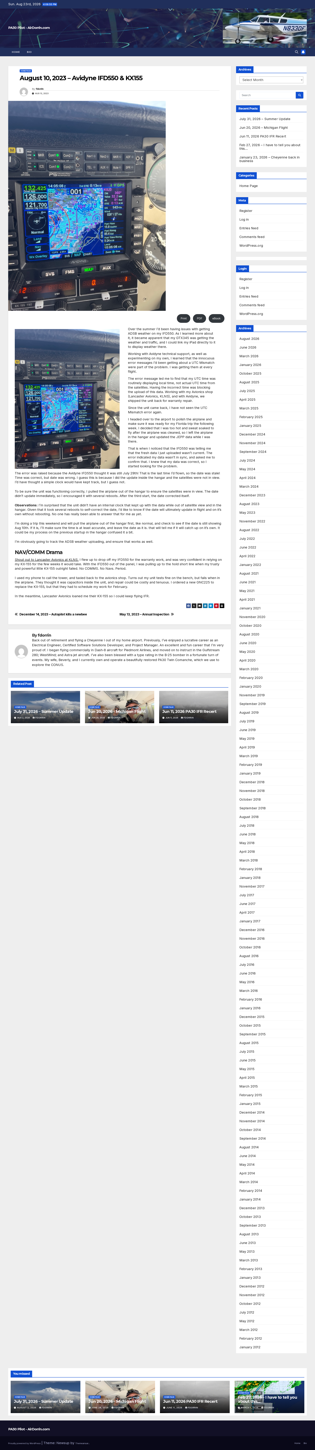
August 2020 (249, 634)
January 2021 (250, 608)
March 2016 (248, 991)
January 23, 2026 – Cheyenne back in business (269, 159)
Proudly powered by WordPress (24, 1443)
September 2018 (252, 808)
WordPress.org (251, 246)
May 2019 (247, 739)
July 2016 (246, 965)
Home (16, 52)
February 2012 (250, 1338)
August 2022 (249, 530)
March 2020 (249, 669)
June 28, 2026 (100, 1407)
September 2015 (252, 1034)
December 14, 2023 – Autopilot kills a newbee (53, 614)
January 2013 (250, 1278)
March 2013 (248, 1260)
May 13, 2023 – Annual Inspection (144, 614)
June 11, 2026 (174, 1407)
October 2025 (250, 373)
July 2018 (246, 826)
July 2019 (246, 721)
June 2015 (247, 1060)
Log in (244, 219)
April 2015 (247, 1078)
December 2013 (252, 1208)
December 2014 (252, 1112)
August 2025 (249, 382)
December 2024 (252, 434)
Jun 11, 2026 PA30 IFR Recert (189, 711)
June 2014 (247, 1156)
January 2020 (250, 686)
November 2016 (252, 939)
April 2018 (247, 852)
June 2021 (247, 582)
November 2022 (252, 521)
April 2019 (247, 747)
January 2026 (250, 365)
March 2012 (248, 1330)
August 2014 (249, 1147)
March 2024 (249, 486)
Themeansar (81, 1443)
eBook (216, 318)
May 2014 (247, 1165)
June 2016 (247, 973)
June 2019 (247, 730)
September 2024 (253, 452)
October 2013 (250, 1217)
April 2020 (247, 660)
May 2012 (247, 1321)
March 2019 (248, 756)
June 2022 (247, 547)
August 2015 (249, 1043)
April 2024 (247, 478)
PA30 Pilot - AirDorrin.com (29, 28)
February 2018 (250, 869)
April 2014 (247, 1173)
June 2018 (247, 834)
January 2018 (250, 878)
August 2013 (249, 1234)
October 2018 (250, 799)
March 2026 (249, 356)
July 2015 (246, 1052)
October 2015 (250, 1025)
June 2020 (247, 643)
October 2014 (250, 1130)
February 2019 (250, 765)
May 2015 (247, 1069)
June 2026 (247, 347)
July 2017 (246, 895)
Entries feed (248, 228)
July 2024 (247, 460)
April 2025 (247, 400)
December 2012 (252, 1286)
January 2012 (250, 1347)
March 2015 (248, 1086)
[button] (296, 52)
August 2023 (249, 504)
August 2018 (249, 817)
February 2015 (250, 1095)
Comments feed (252, 237)
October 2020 (250, 626)
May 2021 (247, 591)
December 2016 (252, 930)
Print (184, 318)
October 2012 (250, 1304)
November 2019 (252, 695)
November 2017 (252, 886)
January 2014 (250, 1199)
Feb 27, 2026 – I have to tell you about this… (270, 147)
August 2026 (249, 339)
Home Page (26, 71)
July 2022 (247, 539)
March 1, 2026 (250, 1407)
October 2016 (250, 947)
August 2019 (249, 713)
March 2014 (248, 1182)
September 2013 (252, 1225)
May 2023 (247, 513)
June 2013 (247, 1243)
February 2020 (251, 678)
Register (245, 211)
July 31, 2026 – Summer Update (43, 711)
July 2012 (246, 1312)
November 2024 (252, 443)
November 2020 (252, 617)
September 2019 (252, 704)
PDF (199, 318)
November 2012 (252, 1295)
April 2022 (247, 556)
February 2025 (251, 417)
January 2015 (250, 1104)
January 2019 (250, 773)
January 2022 (250, 565)
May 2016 (247, 982)
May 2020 (247, 652)
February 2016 (250, 999)
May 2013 (247, 1251)
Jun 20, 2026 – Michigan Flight (117, 711)
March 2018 (248, 860)
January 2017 (249, 921)
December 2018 (252, 782)
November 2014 (252, 1121)
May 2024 (247, 469)
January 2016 (250, 1008)
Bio (29, 52)
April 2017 (247, 912)
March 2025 (249, 408)
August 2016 (249, 956)
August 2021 (249, 573)
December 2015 (252, 1017)
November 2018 (252, 791)
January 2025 (250, 426)
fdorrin (40, 88)
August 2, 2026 (27, 1407)
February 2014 (250, 1191)
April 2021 (247, 599)
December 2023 (252, 495)
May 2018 (247, 843)
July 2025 (247, 391)
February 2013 (250, 1269)
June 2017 (247, 904)
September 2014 (252, 1138)
